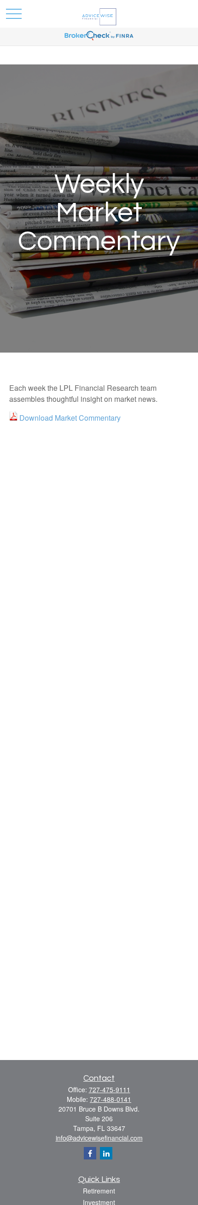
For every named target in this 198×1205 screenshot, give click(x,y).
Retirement (99, 1190)
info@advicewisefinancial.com (99, 1137)
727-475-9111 (109, 1089)
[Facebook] (90, 1153)
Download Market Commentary (70, 417)
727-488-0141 (110, 1099)
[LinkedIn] (106, 1153)
